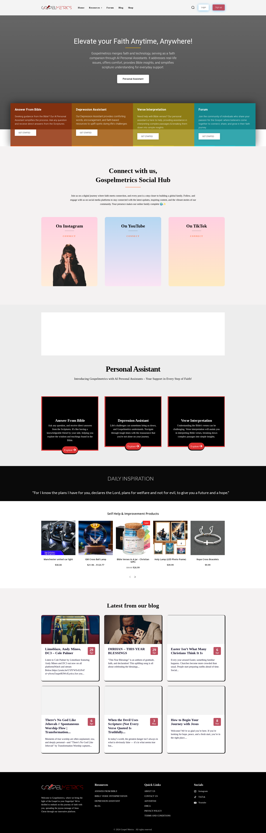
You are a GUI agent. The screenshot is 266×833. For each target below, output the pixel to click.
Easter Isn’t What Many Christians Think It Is (188, 651)
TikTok (201, 797)
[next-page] (135, 577)
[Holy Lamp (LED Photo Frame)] (170, 538)
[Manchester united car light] (58, 538)
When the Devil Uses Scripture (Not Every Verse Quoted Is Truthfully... (123, 726)
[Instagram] (195, 791)
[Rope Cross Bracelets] (208, 538)
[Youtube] (195, 802)
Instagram (203, 791)
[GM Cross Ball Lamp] (96, 538)
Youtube (202, 802)
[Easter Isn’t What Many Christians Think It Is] (196, 629)
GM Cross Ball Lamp (95, 559)
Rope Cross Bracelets (208, 559)
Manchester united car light (58, 559)
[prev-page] (130, 577)
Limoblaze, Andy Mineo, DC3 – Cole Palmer (63, 651)
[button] (193, 7)
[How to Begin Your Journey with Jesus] (196, 700)
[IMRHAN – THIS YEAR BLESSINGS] (133, 629)
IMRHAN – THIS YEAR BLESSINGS (126, 651)
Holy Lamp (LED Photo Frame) (170, 559)
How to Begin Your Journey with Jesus (185, 722)
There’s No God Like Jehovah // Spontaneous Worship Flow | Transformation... (62, 726)
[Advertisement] (133, 333)
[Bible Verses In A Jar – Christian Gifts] (133, 538)
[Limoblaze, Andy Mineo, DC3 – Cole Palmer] (70, 629)
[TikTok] (195, 797)
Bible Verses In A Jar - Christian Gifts (133, 560)
